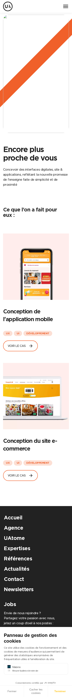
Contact (14, 579)
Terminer (60, 691)
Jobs (10, 604)
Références (18, 559)
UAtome (14, 538)
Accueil (13, 518)
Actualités (16, 569)
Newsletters (19, 589)
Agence (13, 528)
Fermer (12, 691)
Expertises (17, 548)
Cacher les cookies (35, 691)
